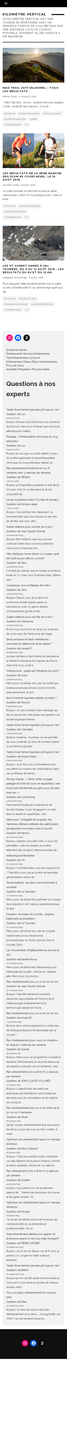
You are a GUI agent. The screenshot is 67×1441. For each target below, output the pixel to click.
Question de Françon (18, 702)
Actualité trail (52, 113)
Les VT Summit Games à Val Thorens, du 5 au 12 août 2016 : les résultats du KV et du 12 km (33, 269)
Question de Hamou (17, 833)
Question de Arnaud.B (18, 1017)
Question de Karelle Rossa (21, 959)
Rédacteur (10, 97)
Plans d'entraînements (44, 361)
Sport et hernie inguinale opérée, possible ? (31, 697)
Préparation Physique (30, 369)
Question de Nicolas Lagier (22, 504)
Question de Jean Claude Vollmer (25, 531)
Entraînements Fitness (18, 361)
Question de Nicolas (18, 1211)
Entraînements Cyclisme (26, 357)
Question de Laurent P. (19, 648)
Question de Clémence (19, 621)
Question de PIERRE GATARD (23, 1243)
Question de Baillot (17, 1270)
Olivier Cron (11, 185)
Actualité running (29, 113)
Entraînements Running (19, 353)
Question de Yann (16, 562)
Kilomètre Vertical (15, 119)
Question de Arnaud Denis (21, 756)
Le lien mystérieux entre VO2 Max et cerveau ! (32, 499)
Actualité (9, 113)
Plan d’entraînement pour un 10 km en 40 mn (32, 981)
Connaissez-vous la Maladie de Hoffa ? (28, 585)
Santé (46, 369)
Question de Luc (15, 414)
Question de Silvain (17, 1117)
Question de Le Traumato (21, 891)
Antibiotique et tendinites (20, 855)
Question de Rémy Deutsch (22, 1148)
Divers (33, 119)
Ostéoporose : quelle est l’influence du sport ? (33, 670)
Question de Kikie (16, 1301)
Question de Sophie (17, 1049)
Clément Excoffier (15, 278)
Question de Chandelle (19, 729)
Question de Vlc (15, 860)
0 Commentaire (12, 125)
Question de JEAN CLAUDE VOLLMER (28, 1080)
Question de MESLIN (18, 477)
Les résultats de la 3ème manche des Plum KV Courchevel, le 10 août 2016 (32, 176)
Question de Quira (16, 675)
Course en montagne (16, 304)
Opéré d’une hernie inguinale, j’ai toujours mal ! (33, 409)
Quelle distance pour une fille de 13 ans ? (30, 526)
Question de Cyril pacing (20, 797)
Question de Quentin (18, 1180)
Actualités (11, 369)
